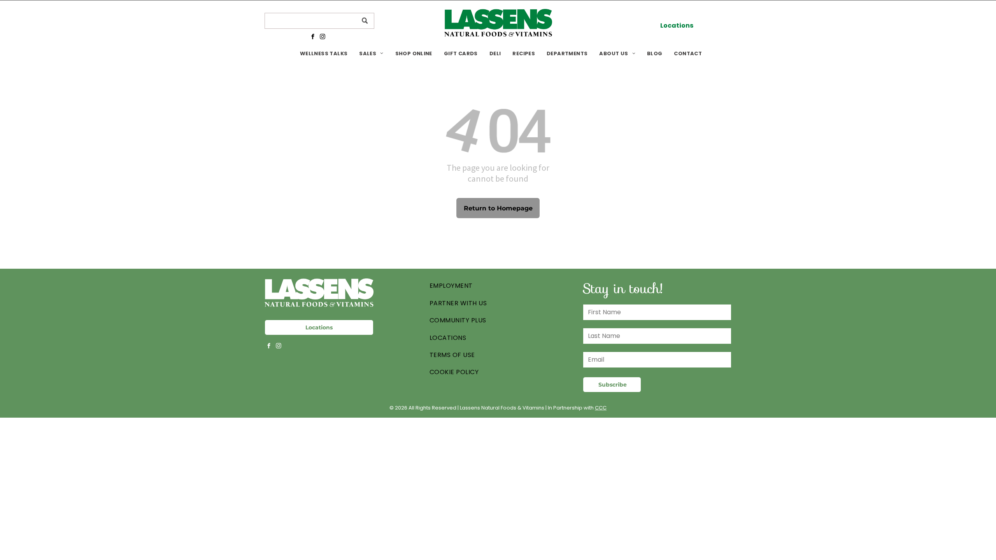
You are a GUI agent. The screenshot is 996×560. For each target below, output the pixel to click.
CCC (601, 407)
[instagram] (322, 37)
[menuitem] (323, 53)
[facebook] (313, 37)
